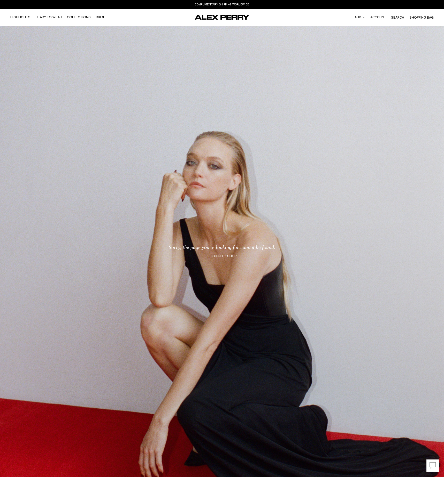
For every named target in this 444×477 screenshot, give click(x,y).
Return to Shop (222, 256)
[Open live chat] (432, 465)
